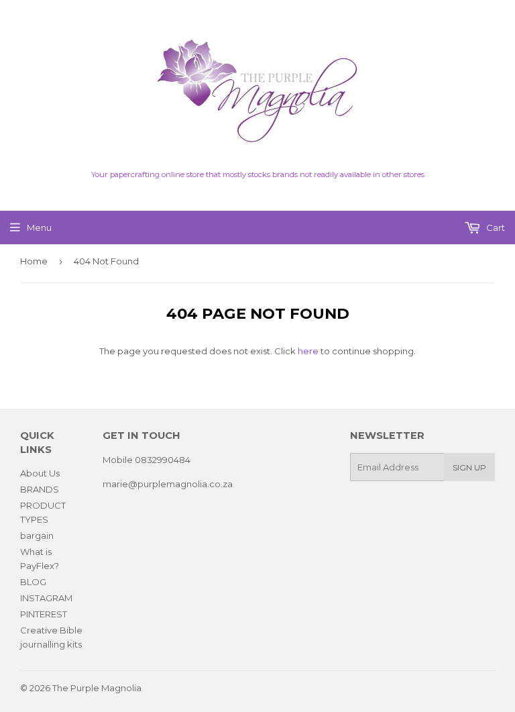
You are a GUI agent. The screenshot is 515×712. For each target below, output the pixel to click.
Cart (494, 227)
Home (34, 261)
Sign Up (469, 467)
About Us (40, 473)
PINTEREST (43, 614)
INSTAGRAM (46, 598)
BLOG (33, 581)
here (308, 351)
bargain (37, 535)
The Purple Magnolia (96, 687)
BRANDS (39, 489)
